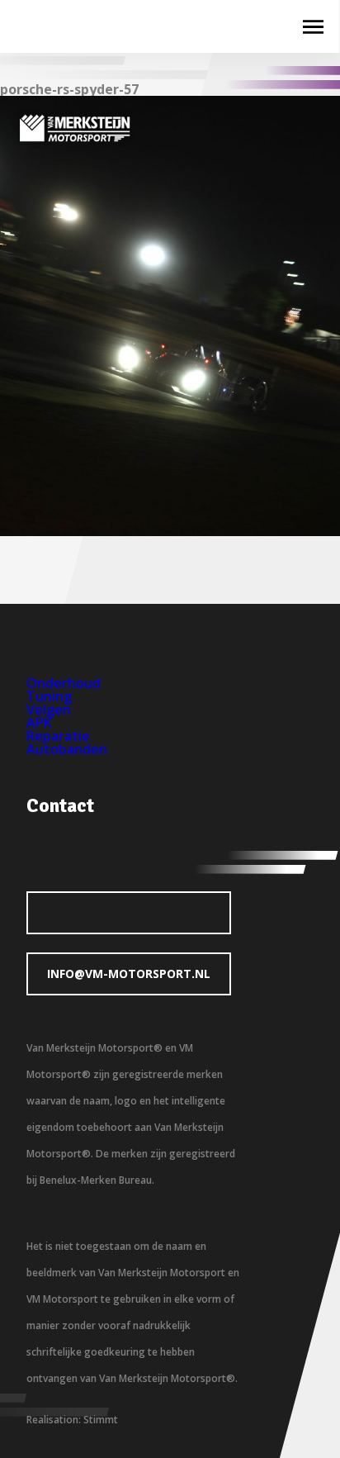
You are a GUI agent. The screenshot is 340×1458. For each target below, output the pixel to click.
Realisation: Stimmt (72, 1420)
